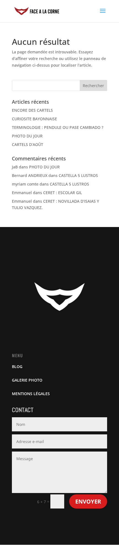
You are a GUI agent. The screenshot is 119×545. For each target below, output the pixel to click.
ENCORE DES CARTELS (32, 110)
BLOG (17, 366)
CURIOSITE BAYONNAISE (34, 118)
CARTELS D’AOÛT (27, 144)
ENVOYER (88, 501)
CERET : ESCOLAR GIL (62, 192)
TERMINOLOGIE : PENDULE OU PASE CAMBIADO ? (57, 127)
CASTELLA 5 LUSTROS (78, 175)
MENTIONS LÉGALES (31, 393)
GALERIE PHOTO (27, 380)
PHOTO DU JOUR (27, 136)
